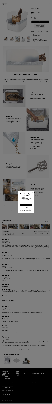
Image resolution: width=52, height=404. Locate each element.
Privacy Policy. (23, 210)
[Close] (32, 192)
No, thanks (26, 207)
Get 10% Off (26, 205)
